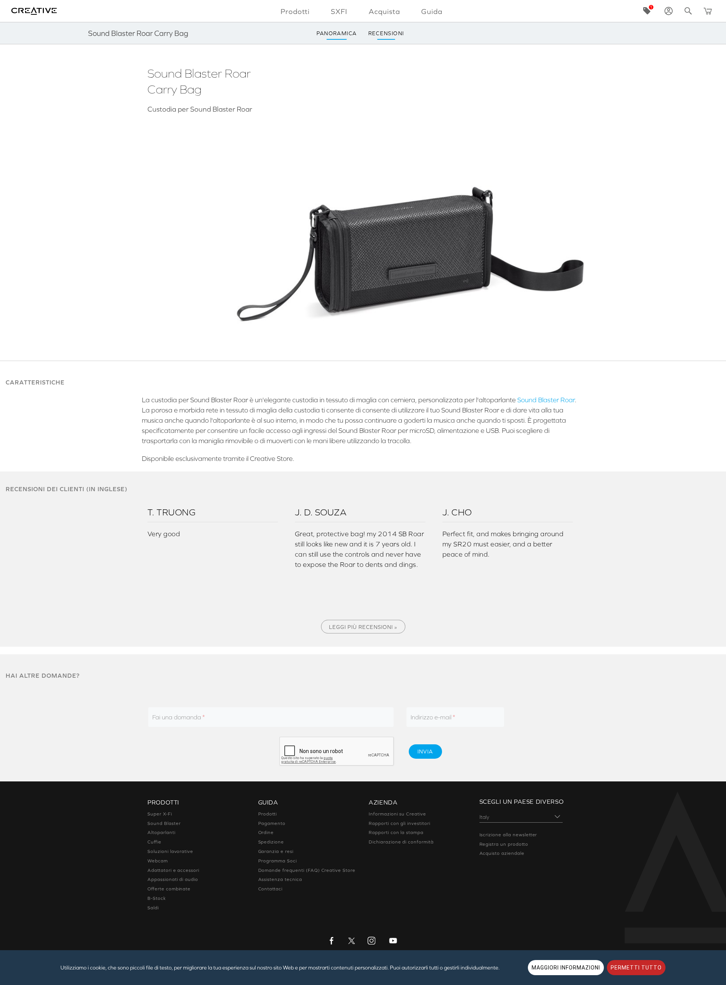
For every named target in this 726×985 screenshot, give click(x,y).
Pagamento (272, 823)
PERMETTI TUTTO (636, 968)
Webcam (157, 861)
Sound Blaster (163, 823)
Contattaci (270, 889)
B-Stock (156, 898)
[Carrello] (707, 11)
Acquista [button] (384, 11)
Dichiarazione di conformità (401, 842)
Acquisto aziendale (501, 853)
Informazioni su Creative (397, 814)
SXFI (339, 11)
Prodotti (267, 814)
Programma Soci (277, 861)
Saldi (153, 907)
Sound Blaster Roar (546, 400)
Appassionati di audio (172, 879)
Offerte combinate (169, 889)
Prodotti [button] (295, 11)
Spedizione (271, 842)
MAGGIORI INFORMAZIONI (566, 968)
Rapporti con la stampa (396, 832)
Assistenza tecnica (280, 879)
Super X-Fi (159, 814)
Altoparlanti (161, 832)
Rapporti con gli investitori (399, 823)
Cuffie (154, 842)
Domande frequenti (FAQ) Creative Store (306, 870)
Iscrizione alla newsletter (508, 834)
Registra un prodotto (503, 844)
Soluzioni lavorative (170, 851)
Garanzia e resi (275, 851)
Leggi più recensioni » (363, 627)
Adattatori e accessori (173, 870)
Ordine (266, 832)
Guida (431, 11)
